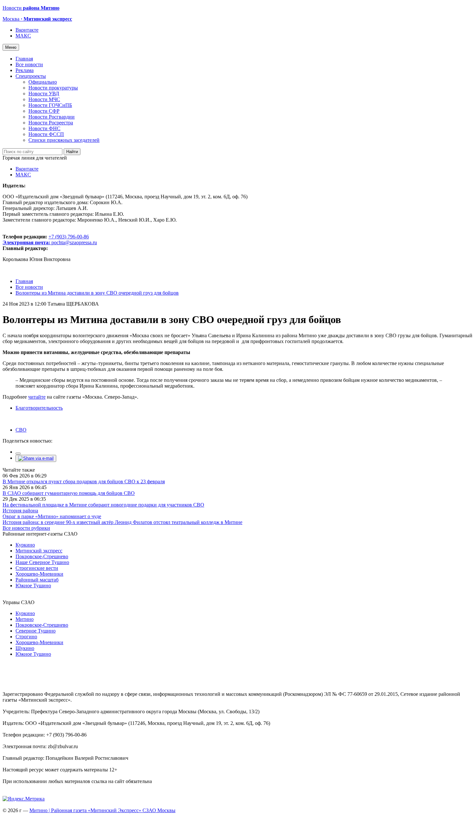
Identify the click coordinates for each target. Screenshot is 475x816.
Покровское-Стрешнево (42, 556)
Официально (42, 82)
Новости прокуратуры (53, 87)
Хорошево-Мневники (39, 574)
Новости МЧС (44, 99)
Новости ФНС (44, 128)
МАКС (23, 35)
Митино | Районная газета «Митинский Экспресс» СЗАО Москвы (102, 810)
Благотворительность (39, 408)
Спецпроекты (31, 76)
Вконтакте (27, 30)
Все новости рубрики (26, 528)
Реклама (25, 70)
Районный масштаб (37, 579)
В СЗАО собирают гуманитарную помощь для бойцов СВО (69, 493)
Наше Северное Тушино (42, 562)
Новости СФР (43, 111)
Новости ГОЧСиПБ (50, 105)
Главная (24, 58)
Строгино (26, 636)
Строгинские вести (37, 568)
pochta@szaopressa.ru (74, 242)
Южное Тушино (33, 585)
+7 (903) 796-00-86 (46, 239)
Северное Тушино (36, 630)
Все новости (29, 64)
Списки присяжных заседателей (64, 140)
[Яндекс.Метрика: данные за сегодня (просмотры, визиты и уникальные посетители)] (24, 799)
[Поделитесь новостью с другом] (36, 458)
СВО (21, 430)
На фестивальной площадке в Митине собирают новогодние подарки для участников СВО (103, 504)
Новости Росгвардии (51, 117)
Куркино (25, 545)
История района (20, 510)
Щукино (25, 648)
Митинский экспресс (39, 550)
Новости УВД (43, 93)
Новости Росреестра (50, 122)
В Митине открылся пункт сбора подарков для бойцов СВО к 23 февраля (84, 481)
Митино (25, 619)
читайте (37, 397)
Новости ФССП (46, 134)
